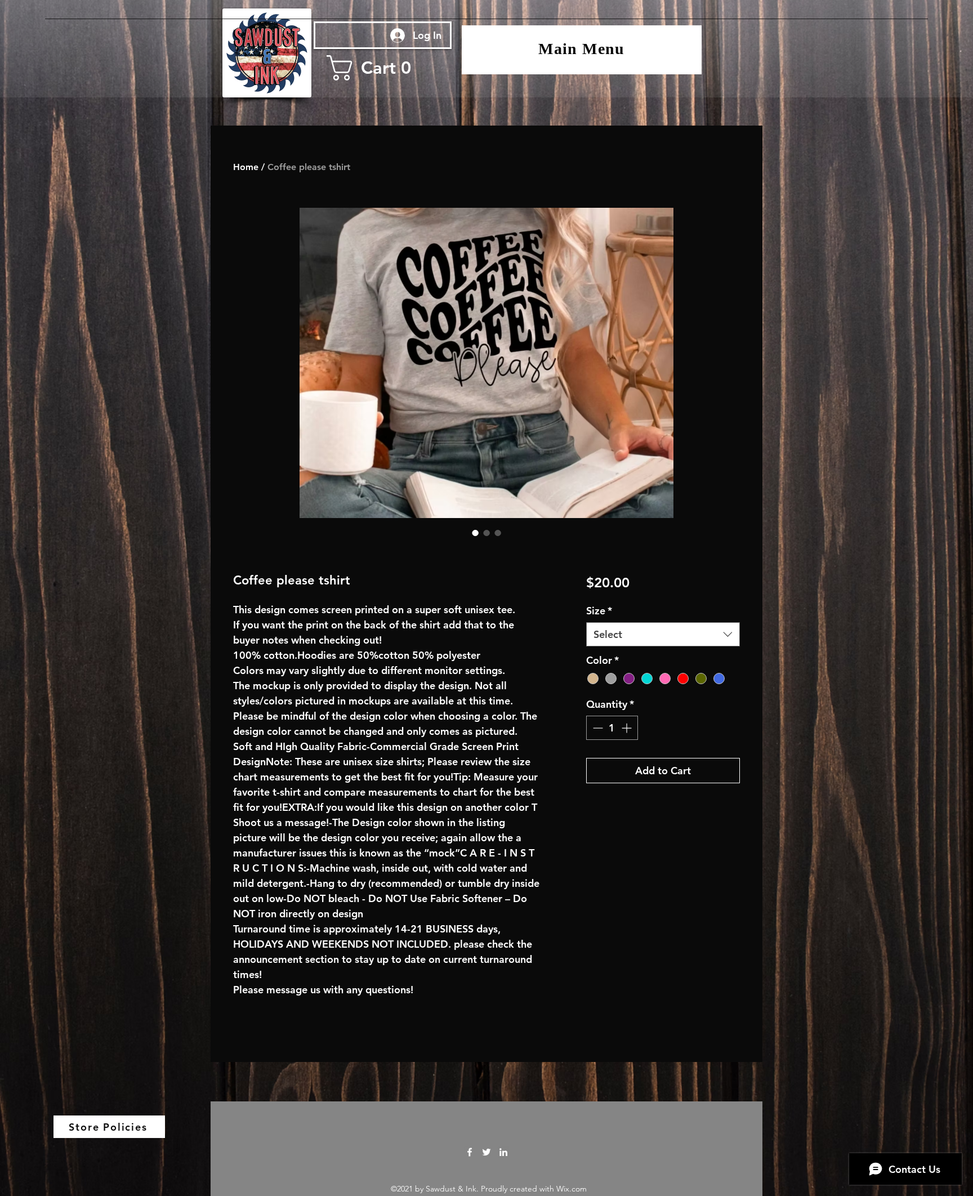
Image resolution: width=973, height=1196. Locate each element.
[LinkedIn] (503, 1152)
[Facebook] (469, 1152)
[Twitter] (486, 1152)
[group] (486, 179)
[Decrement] (596, 727)
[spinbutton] (612, 727)
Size (599, 610)
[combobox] (663, 634)
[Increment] (627, 727)
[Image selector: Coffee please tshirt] (475, 532)
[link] (380, 68)
